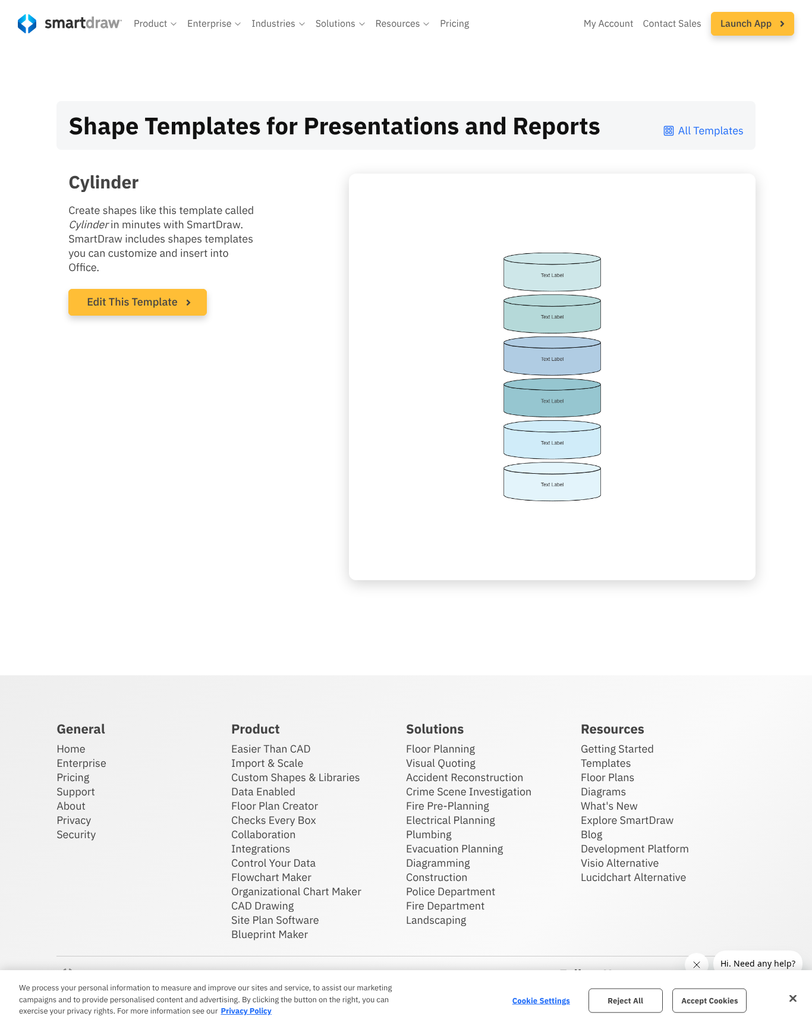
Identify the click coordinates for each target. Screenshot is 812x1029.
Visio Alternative (620, 863)
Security (76, 834)
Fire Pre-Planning (447, 806)
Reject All (625, 1000)
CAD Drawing (262, 905)
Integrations (260, 848)
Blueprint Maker (269, 934)
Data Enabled (263, 791)
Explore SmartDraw (627, 820)
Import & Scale (267, 763)
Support (75, 791)
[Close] (793, 998)
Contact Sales (672, 24)
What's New (609, 806)
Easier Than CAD (271, 749)
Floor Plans (607, 777)
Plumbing (428, 834)
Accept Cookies (709, 1000)
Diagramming (438, 863)
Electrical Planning (450, 820)
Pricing (454, 24)
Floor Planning (440, 749)
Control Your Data (273, 863)
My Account (609, 24)
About (71, 806)
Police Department (450, 891)
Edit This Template (132, 302)
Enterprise (81, 763)
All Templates (711, 130)
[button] (156, 24)
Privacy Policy (246, 1011)
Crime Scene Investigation (468, 791)
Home (70, 749)
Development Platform (635, 848)
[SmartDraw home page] (70, 23)
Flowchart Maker (271, 877)
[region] (406, 999)
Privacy (73, 820)
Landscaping (436, 920)
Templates (606, 763)
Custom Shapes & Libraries (295, 777)
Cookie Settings (541, 1000)
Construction (436, 877)
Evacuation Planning (454, 848)
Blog (591, 834)
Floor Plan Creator (274, 806)
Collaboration (263, 834)
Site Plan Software (275, 920)
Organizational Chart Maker (296, 891)
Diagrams (603, 791)
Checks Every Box (273, 820)
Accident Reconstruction (465, 777)
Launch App (747, 24)
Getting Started (617, 749)
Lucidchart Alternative (634, 877)
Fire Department (445, 905)
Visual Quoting (441, 763)
